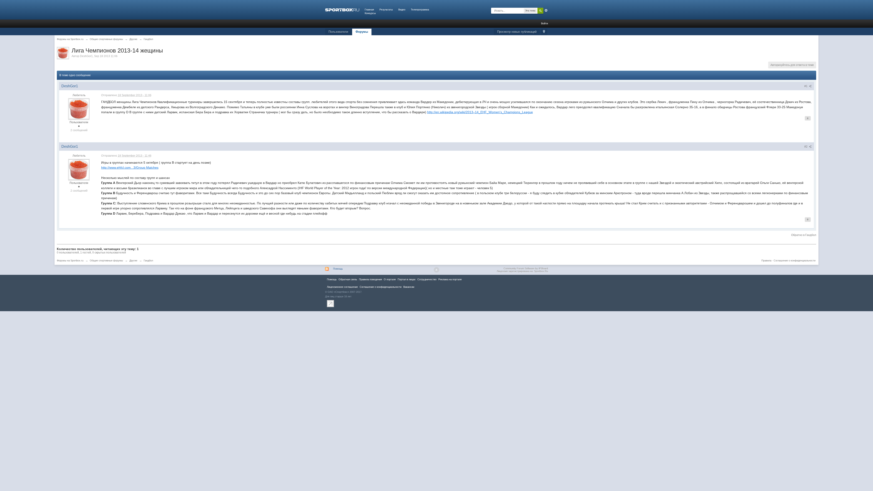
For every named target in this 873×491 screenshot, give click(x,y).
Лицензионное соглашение (342, 287)
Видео (401, 9)
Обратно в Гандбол (803, 235)
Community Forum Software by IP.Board (526, 268)
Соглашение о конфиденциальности (794, 260)
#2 (806, 146)
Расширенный (546, 10)
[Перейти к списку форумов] (342, 9)
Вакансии (408, 287)
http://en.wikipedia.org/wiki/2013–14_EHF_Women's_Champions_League (480, 112)
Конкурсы (370, 13)
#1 (806, 86)
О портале (390, 279)
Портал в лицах (407, 279)
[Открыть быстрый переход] (544, 32)
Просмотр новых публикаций (517, 31)
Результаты (386, 9)
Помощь (338, 268)
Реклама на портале (450, 279)
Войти (544, 23)
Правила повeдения (370, 279)
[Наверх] (436, 270)
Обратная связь (348, 279)
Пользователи (338, 31)
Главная (369, 9)
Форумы (362, 31)
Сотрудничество (426, 279)
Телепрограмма (420, 9)
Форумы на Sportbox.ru (70, 260)
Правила (766, 260)
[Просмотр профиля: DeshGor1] (79, 108)
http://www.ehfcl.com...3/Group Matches (129, 167)
